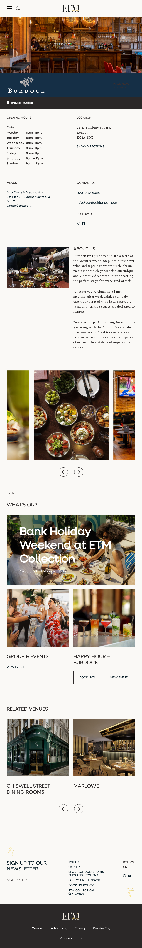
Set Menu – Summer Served (27, 197)
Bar (9, 201)
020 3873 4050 (88, 193)
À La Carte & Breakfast (24, 192)
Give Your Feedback (84, 880)
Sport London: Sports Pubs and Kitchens (86, 874)
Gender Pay (101, 928)
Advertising (59, 928)
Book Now (120, 85)
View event (15, 667)
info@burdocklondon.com (97, 203)
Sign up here (17, 880)
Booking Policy (81, 885)
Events (73, 862)
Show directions (90, 146)
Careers (74, 867)
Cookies (37, 928)
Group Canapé (18, 205)
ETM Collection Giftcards (81, 892)
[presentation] (63, 472)
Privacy (80, 928)
